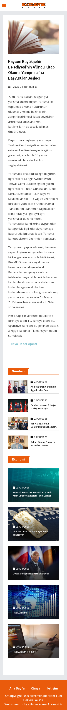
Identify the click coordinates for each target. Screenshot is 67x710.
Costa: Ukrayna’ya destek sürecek (31, 573)
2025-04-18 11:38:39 (25, 86)
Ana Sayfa (17, 688)
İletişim (52, 688)
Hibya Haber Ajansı (34, 704)
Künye (35, 688)
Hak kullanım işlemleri (24, 651)
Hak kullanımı (20, 612)
